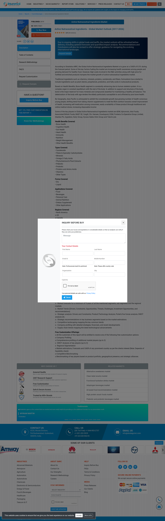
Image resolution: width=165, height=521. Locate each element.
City (95, 270)
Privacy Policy (90, 293)
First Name (66, 249)
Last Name (98, 249)
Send (68, 297)
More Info (88, 515)
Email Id (65, 259)
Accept (79, 515)
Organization (66, 270)
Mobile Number (99, 259)
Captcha (65, 280)
